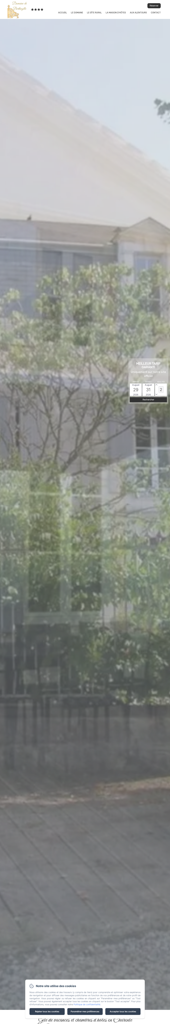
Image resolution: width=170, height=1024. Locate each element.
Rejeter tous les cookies (47, 1011)
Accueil (62, 12)
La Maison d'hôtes (116, 12)
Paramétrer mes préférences (85, 1011)
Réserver (154, 5)
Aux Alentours (138, 12)
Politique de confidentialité (87, 1004)
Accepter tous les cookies (123, 1011)
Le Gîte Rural (94, 12)
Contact (156, 12)
